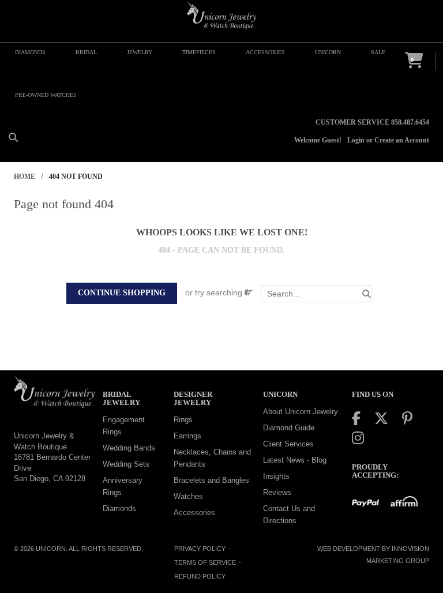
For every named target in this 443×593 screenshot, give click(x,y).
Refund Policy (200, 576)
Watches (188, 496)
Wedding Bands (129, 448)
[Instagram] (358, 438)
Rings (183, 419)
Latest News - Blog (294, 460)
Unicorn (51, 548)
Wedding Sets (126, 464)
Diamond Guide (288, 427)
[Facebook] (356, 418)
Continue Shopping (122, 292)
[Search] (366, 294)
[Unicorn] (221, 15)
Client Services (288, 444)
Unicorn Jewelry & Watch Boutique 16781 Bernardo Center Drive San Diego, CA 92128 (52, 457)
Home (24, 176)
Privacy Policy (200, 548)
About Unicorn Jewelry (300, 411)
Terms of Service (205, 562)
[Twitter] (381, 418)
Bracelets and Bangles (211, 480)
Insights (276, 476)
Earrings (187, 435)
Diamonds (119, 508)
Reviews (277, 492)
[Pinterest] (407, 418)
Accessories (194, 512)
